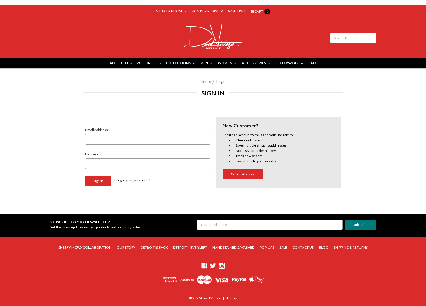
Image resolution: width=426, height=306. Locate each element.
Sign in (197, 11)
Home (206, 81)
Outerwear (287, 63)
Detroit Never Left (190, 247)
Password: (93, 154)
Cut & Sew (130, 63)
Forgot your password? (132, 180)
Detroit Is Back (154, 247)
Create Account (243, 174)
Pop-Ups (267, 247)
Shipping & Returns (351, 247)
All (113, 63)
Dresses (153, 63)
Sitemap (230, 298)
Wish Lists (236, 11)
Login (220, 81)
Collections (178, 63)
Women (225, 63)
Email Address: (97, 130)
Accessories (254, 63)
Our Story (126, 247)
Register (215, 11)
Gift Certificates (171, 11)
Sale (312, 63)
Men (204, 63)
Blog (323, 247)
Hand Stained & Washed (233, 247)
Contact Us (303, 247)
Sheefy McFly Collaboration (85, 247)
